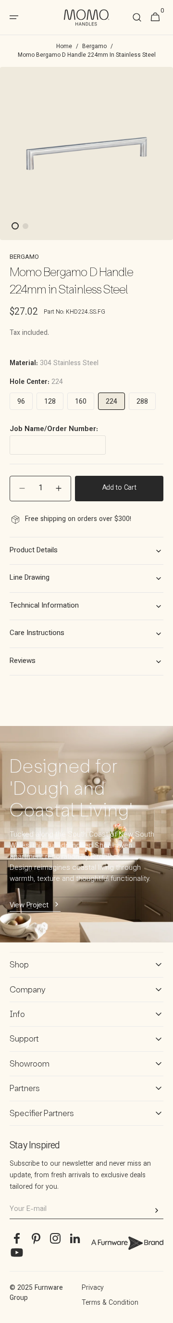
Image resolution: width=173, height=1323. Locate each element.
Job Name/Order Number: (54, 429)
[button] (137, 17)
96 (21, 402)
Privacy (93, 1288)
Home (64, 46)
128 (50, 402)
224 (111, 402)
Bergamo (94, 46)
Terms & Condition (110, 1303)
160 (80, 402)
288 (142, 402)
